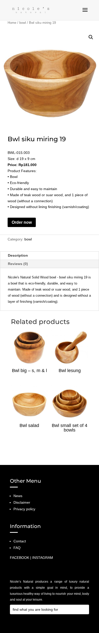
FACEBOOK (19, 558)
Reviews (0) (18, 264)
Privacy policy (24, 509)
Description (18, 255)
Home (12, 23)
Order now (22, 222)
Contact (19, 541)
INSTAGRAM (42, 558)
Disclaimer (21, 502)
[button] (90, 37)
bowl (22, 23)
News (17, 496)
